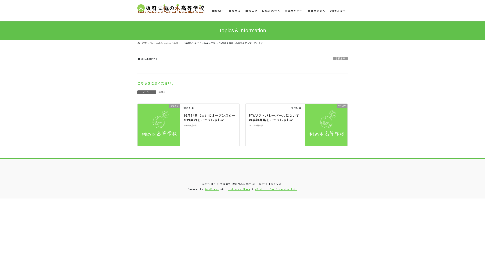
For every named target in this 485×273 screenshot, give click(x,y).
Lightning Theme (239, 189)
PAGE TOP (471, 261)
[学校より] (159, 124)
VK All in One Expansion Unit (276, 189)
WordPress (212, 189)
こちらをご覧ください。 (156, 83)
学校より (340, 58)
